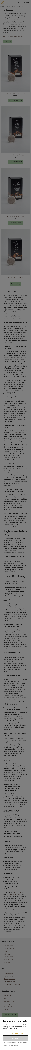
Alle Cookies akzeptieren (15, 1033)
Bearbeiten (15, 1038)
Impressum (14, 1045)
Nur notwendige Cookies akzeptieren (15, 1042)
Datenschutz (6, 1045)
